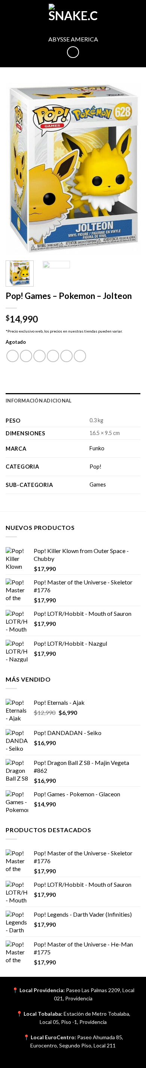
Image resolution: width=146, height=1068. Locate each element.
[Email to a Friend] (53, 356)
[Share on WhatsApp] (12, 356)
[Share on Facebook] (26, 356)
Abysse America (73, 39)
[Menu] (10, 13)
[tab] (73, 400)
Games (97, 484)
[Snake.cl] (73, 13)
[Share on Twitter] (39, 356)
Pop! (95, 466)
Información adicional (39, 401)
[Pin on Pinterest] (66, 356)
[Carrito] (136, 13)
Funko (96, 448)
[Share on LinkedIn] (80, 356)
